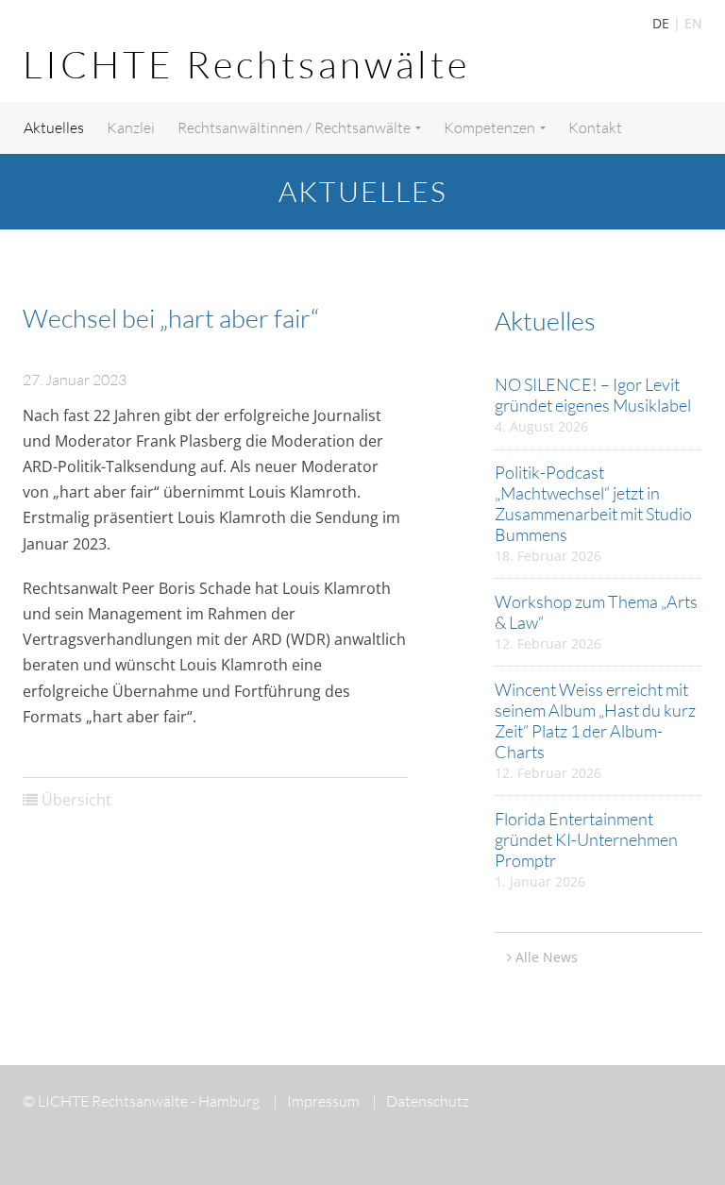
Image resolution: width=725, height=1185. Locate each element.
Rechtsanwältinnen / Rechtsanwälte (295, 127)
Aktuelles (54, 127)
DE (660, 23)
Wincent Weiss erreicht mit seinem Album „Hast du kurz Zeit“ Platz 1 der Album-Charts (595, 720)
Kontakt (595, 127)
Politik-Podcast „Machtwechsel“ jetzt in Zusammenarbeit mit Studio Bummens (593, 503)
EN (693, 23)
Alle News (546, 957)
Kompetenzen (491, 127)
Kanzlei (131, 127)
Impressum (316, 1101)
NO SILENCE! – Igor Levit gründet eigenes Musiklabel (593, 394)
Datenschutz (420, 1101)
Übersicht (76, 799)
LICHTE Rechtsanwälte (246, 64)
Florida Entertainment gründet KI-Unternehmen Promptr (586, 839)
